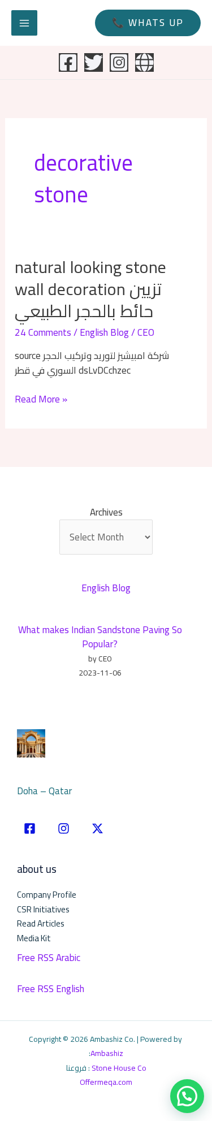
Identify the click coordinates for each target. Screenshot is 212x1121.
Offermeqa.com (106, 1082)
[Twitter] (93, 62)
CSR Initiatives (43, 909)
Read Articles (40, 923)
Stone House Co (119, 1068)
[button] (148, 23)
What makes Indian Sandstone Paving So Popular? (100, 637)
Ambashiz (106, 1053)
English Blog (104, 332)
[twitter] (97, 828)
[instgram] (63, 828)
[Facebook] (68, 62)
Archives (106, 512)
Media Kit (34, 938)
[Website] (144, 62)
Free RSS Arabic (48, 958)
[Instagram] (119, 62)
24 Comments (43, 332)
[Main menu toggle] (24, 23)
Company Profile (46, 894)
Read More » (41, 399)
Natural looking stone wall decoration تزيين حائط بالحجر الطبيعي (90, 289)
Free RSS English (50, 989)
